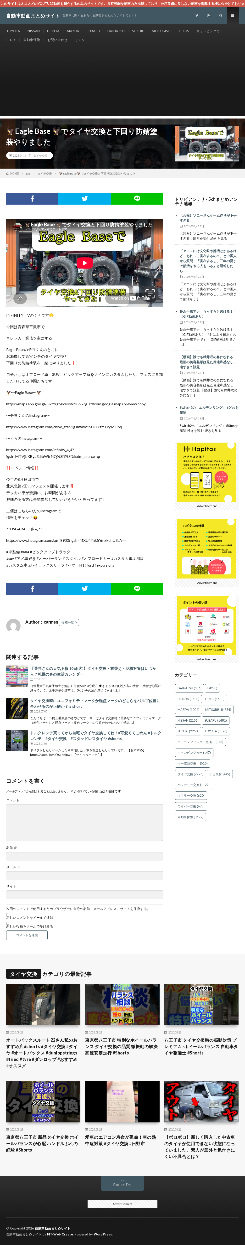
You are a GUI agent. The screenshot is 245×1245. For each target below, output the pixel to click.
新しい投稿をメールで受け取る (29, 926)
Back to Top (122, 1185)
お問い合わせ (57, 40)
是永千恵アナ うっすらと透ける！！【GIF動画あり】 (208, 313)
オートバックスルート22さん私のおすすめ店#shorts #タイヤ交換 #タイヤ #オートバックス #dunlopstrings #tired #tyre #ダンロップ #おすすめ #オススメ (42, 1052)
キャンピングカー (209, 31)
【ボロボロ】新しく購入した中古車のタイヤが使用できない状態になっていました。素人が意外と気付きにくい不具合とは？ (199, 1146)
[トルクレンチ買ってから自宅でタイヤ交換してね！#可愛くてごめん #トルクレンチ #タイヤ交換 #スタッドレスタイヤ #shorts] (17, 740)
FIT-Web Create (60, 1234)
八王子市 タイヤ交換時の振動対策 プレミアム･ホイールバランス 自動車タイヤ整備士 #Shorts (201, 1046)
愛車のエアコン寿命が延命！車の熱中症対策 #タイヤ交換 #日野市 (120, 1140)
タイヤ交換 (40, 155)
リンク (80, 40)
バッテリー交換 (194, 785)
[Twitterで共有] (84, 199)
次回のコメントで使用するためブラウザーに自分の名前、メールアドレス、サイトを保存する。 (78, 908)
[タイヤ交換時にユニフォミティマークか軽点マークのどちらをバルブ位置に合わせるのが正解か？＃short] (17, 708)
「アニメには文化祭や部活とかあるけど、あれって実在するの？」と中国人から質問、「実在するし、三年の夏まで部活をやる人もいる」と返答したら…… (208, 261)
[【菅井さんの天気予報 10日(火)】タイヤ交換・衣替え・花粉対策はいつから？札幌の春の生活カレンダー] (17, 676)
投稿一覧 (67, 622)
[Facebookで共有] (32, 199)
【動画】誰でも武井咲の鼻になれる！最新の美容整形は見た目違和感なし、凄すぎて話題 (208, 362)
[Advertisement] (122, 82)
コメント (13, 800)
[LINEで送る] (137, 199)
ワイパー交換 (191, 806)
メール (13, 867)
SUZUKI (138, 31)
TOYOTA (13, 31)
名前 (11, 847)
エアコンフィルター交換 (200, 742)
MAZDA (73, 31)
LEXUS (184, 31)
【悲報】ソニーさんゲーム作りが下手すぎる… (208, 217)
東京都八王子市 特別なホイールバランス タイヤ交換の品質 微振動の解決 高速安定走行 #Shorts (121, 1046)
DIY (13, 40)
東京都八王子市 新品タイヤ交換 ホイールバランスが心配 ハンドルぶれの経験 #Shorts (42, 1143)
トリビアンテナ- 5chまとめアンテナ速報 (206, 201)
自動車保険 (31, 40)
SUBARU (93, 31)
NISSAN (34, 31)
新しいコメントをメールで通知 (29, 917)
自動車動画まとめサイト (53, 1228)
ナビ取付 (219, 774)
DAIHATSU (116, 31)
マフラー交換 (191, 795)
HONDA (53, 31)
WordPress (103, 1234)
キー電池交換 (193, 763)
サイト (11, 886)
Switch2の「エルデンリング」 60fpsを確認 (209, 409)
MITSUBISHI (162, 31)
